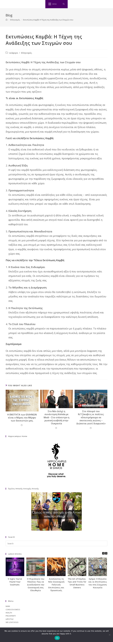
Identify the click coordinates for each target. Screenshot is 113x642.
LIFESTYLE (10, 619)
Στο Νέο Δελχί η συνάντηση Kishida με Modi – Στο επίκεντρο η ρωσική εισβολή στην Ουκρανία (56, 417)
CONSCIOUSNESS (13, 609)
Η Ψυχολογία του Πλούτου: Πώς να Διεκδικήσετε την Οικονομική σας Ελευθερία (35, 584)
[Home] (6, 20)
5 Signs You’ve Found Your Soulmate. (15, 581)
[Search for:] (64, 4)
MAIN (8, 606)
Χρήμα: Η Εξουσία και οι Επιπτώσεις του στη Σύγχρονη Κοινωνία (97, 583)
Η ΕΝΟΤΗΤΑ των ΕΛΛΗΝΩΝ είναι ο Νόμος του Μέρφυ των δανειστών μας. (22, 417)
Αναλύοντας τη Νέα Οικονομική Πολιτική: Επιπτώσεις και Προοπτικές (56, 584)
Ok (57, 638)
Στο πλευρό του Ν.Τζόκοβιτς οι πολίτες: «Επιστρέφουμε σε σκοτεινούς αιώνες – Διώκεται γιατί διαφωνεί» (91, 417)
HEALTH (9, 612)
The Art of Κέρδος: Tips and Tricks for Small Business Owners (77, 583)
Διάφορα (13, 53)
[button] (106, 553)
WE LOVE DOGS (12, 622)
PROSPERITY (11, 616)
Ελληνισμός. (26, 53)
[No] (109, 634)
